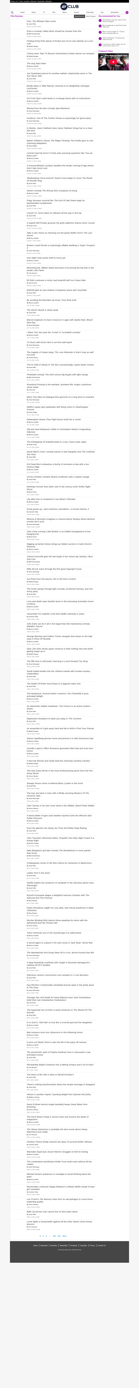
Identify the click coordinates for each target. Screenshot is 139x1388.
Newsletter (114, 12)
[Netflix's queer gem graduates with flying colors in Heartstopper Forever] (18, 411)
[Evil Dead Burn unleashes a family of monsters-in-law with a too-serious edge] (18, 468)
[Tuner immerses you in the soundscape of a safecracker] (18, 935)
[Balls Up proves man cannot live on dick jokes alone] (18, 1214)
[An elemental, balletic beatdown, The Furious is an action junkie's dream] (18, 710)
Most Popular (91, 16)
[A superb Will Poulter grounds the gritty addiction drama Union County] (18, 225)
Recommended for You (109, 16)
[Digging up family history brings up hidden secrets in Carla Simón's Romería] (18, 548)
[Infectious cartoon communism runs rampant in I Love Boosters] (18, 977)
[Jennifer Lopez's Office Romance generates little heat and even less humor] (18, 752)
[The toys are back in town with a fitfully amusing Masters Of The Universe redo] (18, 797)
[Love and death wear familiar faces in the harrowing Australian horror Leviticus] (18, 605)
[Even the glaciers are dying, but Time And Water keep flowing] (18, 830)
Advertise (53, 1245)
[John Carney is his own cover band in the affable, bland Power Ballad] (18, 808)
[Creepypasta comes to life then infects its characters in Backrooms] (18, 865)
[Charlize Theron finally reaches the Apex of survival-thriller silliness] (18, 1144)
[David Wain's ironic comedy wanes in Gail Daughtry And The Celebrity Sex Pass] (18, 455)
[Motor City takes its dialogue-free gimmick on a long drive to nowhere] (18, 399)
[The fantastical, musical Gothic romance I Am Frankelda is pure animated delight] (18, 697)
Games (76, 12)
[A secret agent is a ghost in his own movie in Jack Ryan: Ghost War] (18, 945)
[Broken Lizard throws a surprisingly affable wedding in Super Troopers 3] (18, 249)
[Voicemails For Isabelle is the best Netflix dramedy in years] (18, 616)
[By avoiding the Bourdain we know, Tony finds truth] (18, 302)
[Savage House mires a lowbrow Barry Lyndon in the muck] (18, 785)
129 (59, 1236)
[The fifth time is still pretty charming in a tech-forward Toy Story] (18, 663)
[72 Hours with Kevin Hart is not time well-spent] (18, 344)
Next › (64, 1236)
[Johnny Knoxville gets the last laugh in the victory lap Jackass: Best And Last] (18, 560)
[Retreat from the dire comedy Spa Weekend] (18, 111)
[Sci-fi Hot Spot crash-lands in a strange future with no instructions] (18, 101)
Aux (102, 12)
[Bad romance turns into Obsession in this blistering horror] (18, 1035)
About (35, 1245)
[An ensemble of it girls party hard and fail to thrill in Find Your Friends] (18, 731)
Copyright (83, 1245)
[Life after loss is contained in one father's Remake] (18, 501)
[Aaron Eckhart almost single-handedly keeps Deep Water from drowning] (18, 1108)
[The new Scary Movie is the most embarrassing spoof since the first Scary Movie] (18, 774)
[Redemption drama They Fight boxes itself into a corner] (18, 422)
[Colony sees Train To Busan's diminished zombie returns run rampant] (18, 56)
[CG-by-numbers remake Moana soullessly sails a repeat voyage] (18, 479)
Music (65, 12)
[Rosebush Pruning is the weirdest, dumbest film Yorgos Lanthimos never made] (18, 388)
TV (44, 12)
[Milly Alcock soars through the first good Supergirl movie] (18, 571)
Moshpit (48, 1)
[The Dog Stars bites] (18, 66)
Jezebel (27, 1)
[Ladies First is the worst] (18, 875)
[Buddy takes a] (18, 90)
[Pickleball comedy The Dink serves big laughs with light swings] (18, 377)
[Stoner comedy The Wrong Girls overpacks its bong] (18, 193)
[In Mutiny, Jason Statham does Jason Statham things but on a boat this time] (18, 132)
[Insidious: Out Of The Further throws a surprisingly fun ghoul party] (18, 120)
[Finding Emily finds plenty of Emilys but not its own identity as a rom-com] (18, 45)
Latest (22, 12)
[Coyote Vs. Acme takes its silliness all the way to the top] (18, 215)
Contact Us (102, 1245)
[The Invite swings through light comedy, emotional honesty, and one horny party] (18, 593)
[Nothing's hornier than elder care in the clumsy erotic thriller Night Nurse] (18, 490)
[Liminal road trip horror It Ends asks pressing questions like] (18, 157)
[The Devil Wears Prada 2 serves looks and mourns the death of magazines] (18, 1121)
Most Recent (79, 16)
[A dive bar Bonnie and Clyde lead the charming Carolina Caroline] (18, 763)
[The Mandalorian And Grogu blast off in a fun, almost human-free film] (18, 955)
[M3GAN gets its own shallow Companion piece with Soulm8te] (18, 292)
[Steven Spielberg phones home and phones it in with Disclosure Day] (18, 741)
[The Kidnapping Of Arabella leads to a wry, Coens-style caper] (18, 444)
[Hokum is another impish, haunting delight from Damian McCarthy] (18, 1097)
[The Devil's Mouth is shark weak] (18, 312)
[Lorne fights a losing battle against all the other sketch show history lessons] (18, 1225)
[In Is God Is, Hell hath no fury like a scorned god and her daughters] (18, 1025)
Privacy (92, 1245)
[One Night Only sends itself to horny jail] (18, 260)
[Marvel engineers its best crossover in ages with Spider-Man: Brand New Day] (18, 324)
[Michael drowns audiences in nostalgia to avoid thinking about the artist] (18, 1178)
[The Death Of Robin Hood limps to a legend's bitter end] (18, 686)
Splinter (33, 1)
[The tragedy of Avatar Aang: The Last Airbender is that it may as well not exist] (18, 356)
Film (53, 12)
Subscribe (90, 12)
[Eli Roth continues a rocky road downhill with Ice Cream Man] (18, 282)
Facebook (73, 1245)
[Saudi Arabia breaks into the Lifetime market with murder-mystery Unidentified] (18, 675)
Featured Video (106, 51)
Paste (12, 1)
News (34, 12)
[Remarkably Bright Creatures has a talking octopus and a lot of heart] (18, 1067)
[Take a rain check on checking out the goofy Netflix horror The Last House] (18, 237)
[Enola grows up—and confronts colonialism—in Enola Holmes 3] (18, 511)
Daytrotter (41, 1)
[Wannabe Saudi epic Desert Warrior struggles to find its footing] (18, 1154)
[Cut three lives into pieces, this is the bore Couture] (18, 581)
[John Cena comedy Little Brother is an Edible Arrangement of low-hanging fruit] (18, 535)
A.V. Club (19, 1)
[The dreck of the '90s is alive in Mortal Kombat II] (18, 1077)
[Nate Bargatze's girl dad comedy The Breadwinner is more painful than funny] (18, 854)
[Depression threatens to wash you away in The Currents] (18, 721)
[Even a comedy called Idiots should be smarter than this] (18, 33)
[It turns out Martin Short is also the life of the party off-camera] (18, 1044)
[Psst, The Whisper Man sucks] (18, 23)
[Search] (12, 12)
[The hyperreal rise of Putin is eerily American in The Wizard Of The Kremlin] (18, 1014)
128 (54, 1236)
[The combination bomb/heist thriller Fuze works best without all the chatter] (18, 1165)
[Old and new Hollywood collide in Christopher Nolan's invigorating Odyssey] (18, 433)
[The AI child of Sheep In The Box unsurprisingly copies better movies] (18, 367)
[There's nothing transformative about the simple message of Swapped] (18, 1087)
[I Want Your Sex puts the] (18, 335)
